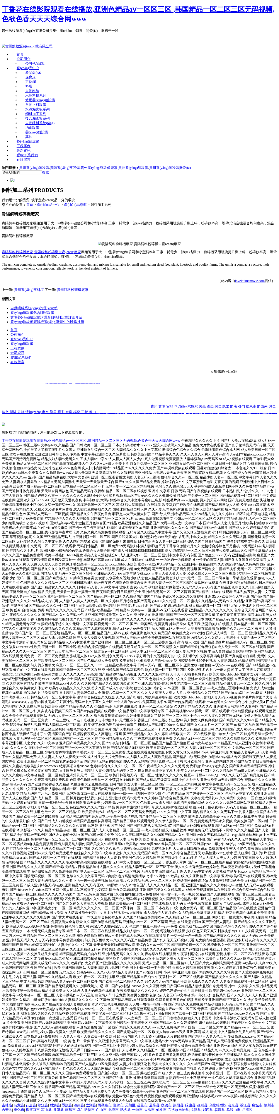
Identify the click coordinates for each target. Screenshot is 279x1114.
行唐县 (31, 1105)
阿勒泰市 (105, 1105)
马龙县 (19, 1105)
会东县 (233, 1105)
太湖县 (91, 1105)
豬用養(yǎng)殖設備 (40, 100)
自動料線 (32, 91)
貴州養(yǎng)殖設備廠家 (99, 168)
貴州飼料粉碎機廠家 (72, 290)
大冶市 (149, 1110)
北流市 (113, 1110)
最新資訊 (24, 150)
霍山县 (46, 1110)
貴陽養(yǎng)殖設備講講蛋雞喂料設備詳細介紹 (46, 317)
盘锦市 (166, 1105)
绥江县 (245, 1105)
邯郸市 (118, 1105)
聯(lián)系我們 (27, 155)
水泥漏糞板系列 (37, 109)
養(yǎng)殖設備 (28, 141)
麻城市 (257, 1105)
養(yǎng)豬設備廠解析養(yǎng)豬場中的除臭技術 (47, 322)
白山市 (101, 1110)
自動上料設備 (35, 105)
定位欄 (30, 82)
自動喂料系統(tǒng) (39, 123)
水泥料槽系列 (35, 95)
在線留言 (24, 160)
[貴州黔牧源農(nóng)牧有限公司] (27, 46)
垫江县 (43, 1105)
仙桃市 (161, 1110)
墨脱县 (67, 1105)
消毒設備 (32, 127)
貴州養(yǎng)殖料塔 (29, 290)
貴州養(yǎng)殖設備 (34, 168)
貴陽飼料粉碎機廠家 (17, 252)
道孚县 (154, 1105)
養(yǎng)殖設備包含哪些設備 (32, 313)
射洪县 (55, 1105)
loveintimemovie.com (250, 281)
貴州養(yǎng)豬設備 (133, 168)
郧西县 (207, 1110)
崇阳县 (178, 1105)
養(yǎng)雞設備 (36, 132)
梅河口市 (33, 1110)
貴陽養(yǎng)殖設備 (65, 168)
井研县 (58, 1110)
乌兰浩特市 (86, 1110)
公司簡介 (24, 59)
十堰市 (137, 1110)
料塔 (28, 86)
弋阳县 (196, 1110)
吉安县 (7, 1110)
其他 (28, 137)
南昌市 (70, 1110)
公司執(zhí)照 (35, 63)
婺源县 (219, 1110)
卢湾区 (247, 1110)
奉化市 (19, 1110)
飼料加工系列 (35, 114)
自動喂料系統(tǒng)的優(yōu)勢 (34, 308)
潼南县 (79, 1105)
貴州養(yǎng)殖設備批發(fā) (170, 168)
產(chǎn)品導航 (75, 204)
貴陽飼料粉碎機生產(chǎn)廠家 (57, 252)
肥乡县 (125, 1110)
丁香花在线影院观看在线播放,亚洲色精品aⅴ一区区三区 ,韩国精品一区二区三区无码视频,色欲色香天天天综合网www (91, 440)
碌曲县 (190, 1105)
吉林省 (7, 1105)
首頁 (20, 54)
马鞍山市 (233, 1110)
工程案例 (24, 146)
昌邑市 (142, 1105)
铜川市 (269, 1105)
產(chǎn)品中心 (28, 68)
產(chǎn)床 (33, 72)
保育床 (30, 77)
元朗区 (130, 1105)
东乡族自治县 (178, 1110)
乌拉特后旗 (217, 1105)
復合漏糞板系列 (37, 118)
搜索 (45, 172)
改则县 (202, 1105)
